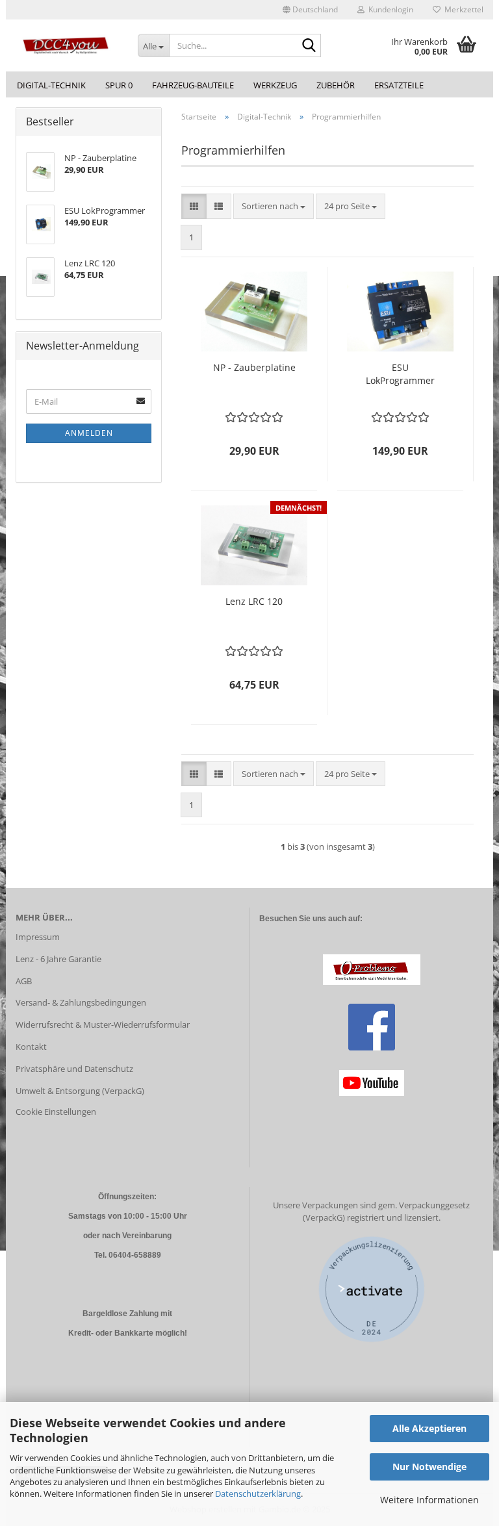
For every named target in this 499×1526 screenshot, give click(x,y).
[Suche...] (308, 46)
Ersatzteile (399, 85)
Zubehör (335, 85)
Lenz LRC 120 (254, 601)
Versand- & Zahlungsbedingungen (81, 1002)
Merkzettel (462, 9)
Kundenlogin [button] (389, 9)
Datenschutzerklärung (258, 1493)
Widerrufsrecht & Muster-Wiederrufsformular (103, 1024)
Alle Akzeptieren (429, 1428)
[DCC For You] (67, 45)
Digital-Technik (51, 85)
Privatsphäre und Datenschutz (74, 1069)
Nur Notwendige (429, 1466)
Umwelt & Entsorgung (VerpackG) (80, 1091)
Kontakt (31, 1046)
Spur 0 (119, 85)
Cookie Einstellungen (56, 1111)
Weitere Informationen (429, 1500)
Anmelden (89, 433)
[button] (310, 9)
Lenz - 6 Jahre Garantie (58, 959)
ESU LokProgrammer (400, 374)
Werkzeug (275, 85)
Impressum (38, 937)
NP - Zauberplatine (254, 367)
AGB (24, 981)
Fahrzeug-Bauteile (193, 85)
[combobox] (273, 206)
